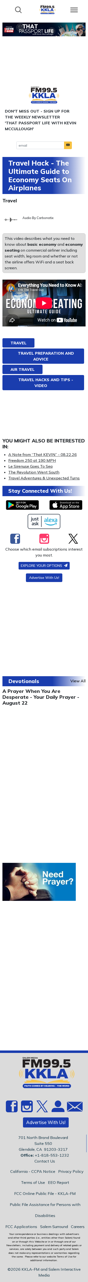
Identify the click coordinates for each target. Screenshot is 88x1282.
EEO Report (58, 1182)
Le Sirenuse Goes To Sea (30, 466)
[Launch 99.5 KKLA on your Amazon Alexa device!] (44, 521)
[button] (68, 145)
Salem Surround (54, 1226)
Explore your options (42, 565)
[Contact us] (73, 1107)
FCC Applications (21, 1226)
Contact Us (44, 1161)
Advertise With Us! (44, 577)
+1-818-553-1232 (52, 1155)
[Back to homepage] (47, 9)
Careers (78, 1226)
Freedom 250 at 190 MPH (32, 460)
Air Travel (22, 369)
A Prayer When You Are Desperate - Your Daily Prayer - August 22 (40, 697)
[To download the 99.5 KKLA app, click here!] (22, 505)
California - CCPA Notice (32, 1171)
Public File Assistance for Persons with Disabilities (45, 1210)
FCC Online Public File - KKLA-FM (45, 1193)
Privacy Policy (71, 1171)
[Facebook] (15, 538)
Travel (9, 201)
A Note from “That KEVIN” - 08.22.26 (42, 454)
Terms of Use (33, 1182)
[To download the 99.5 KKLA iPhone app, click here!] (65, 505)
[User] (57, 1109)
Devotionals (23, 681)
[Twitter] (73, 538)
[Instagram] (44, 538)
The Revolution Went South (33, 472)
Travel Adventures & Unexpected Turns (44, 478)
